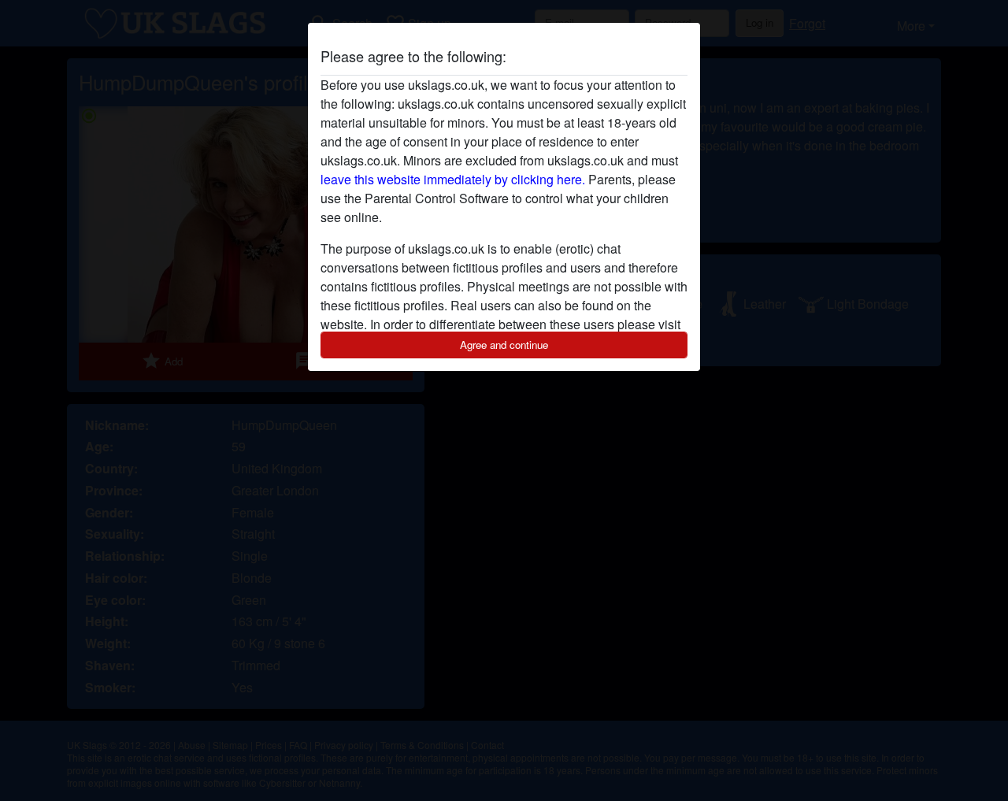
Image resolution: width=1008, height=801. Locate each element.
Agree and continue (504, 344)
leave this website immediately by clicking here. (453, 179)
